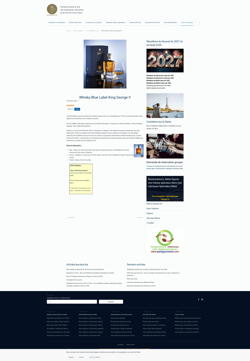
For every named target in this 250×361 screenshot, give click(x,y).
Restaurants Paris (75, 22)
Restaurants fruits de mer (120, 325)
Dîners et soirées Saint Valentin (58, 322)
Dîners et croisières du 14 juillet (58, 332)
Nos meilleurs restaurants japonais (91, 328)
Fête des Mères (153, 218)
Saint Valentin (152, 208)
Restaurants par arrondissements (155, 318)
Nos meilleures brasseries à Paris (123, 335)
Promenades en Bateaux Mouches (187, 328)
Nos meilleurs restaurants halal (90, 318)
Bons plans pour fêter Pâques (57, 325)
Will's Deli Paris (132, 279)
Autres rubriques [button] (187, 22)
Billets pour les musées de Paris (186, 322)
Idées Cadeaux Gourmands (155, 88)
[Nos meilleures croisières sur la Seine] (165, 105)
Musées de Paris (135, 22)
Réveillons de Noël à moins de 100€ (158, 83)
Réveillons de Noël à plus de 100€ (158, 80)
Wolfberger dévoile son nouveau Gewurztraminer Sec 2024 (147, 269)
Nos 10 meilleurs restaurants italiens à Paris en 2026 (84, 276)
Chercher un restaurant (57, 22)
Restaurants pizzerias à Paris (121, 322)
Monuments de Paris (152, 22)
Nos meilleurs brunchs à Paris (121, 332)
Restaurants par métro (151, 322)
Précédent (71, 217)
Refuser (81, 357)
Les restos (120, 344)
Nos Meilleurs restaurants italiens (91, 322)
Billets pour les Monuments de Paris (188, 318)
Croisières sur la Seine (94, 22)
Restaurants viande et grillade (121, 328)
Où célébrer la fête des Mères (57, 328)
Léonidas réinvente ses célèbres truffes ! (140, 282)
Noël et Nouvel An (154, 204)
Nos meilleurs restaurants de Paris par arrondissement (85, 269)
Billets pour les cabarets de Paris (186, 325)
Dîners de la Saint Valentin (152, 328)
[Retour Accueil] (52, 10)
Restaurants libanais (118, 318)
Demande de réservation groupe (164, 162)
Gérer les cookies (95, 357)
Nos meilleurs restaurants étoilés (187, 332)
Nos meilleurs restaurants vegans (91, 332)
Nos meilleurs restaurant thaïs (89, 335)
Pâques (149, 213)
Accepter (71, 357)
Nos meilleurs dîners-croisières (154, 325)
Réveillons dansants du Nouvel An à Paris (141, 286)
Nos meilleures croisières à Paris (154, 332)
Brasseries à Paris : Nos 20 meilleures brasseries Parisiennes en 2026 (90, 273)
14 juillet (150, 223)
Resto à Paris (130, 344)
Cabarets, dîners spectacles (115, 22)
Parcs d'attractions (170, 22)
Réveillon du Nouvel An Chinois (58, 335)
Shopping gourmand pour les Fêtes (158, 85)
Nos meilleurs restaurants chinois (91, 325)
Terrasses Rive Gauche (74, 280)
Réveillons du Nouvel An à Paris (58, 318)
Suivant (139, 217)
